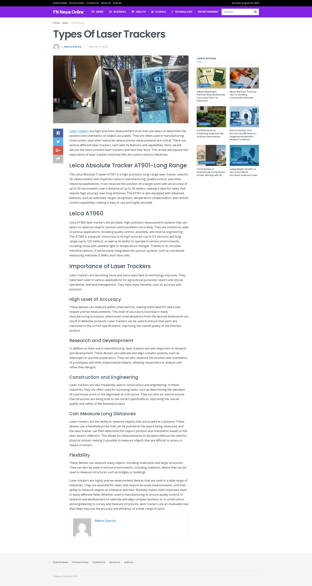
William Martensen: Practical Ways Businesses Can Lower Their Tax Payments (211, 96)
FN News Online (68, 12)
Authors (117, 3)
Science (160, 12)
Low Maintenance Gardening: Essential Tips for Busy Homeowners (210, 133)
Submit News (60, 3)
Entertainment (208, 12)
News (99, 12)
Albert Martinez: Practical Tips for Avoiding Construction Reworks (243, 94)
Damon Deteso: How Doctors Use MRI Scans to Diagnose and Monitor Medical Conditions (243, 135)
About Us (106, 3)
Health (141, 12)
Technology (183, 12)
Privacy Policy (77, 3)
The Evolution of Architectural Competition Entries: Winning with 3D (211, 172)
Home (56, 22)
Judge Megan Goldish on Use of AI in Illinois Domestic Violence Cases (243, 172)
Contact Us (92, 3)
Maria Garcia (72, 46)
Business (120, 12)
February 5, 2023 (98, 46)
